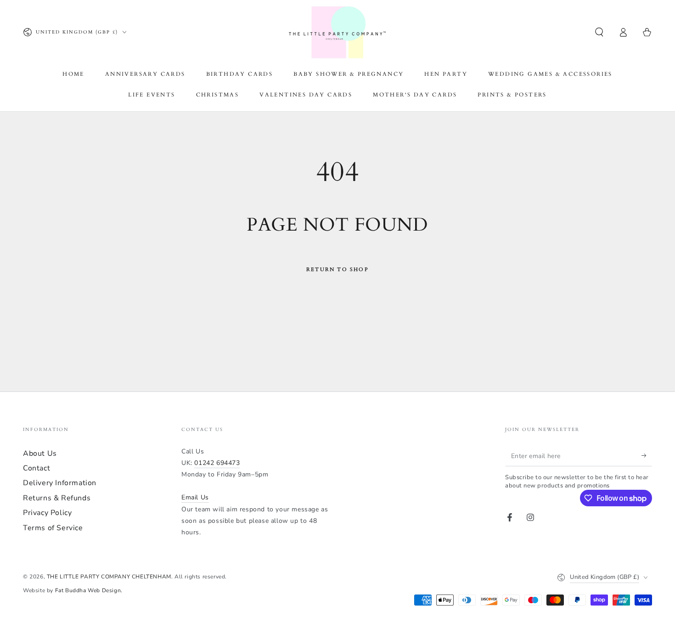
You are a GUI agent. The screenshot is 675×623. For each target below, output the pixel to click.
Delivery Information (59, 483)
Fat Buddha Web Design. (89, 590)
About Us (40, 453)
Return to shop (337, 269)
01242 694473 (217, 463)
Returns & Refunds (56, 498)
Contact (36, 468)
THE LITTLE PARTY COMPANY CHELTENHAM (109, 576)
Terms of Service (53, 528)
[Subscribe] (646, 456)
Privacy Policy (47, 513)
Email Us (195, 497)
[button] (599, 32)
